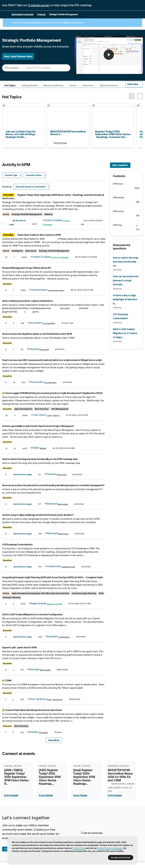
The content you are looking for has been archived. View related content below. (47, 22)
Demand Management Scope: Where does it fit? (26, 267)
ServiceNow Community (22, 14)
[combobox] (46, 67)
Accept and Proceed (120, 857)
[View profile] (52, 221)
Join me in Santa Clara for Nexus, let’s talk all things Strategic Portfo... (23, 107)
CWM (8, 680)
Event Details (11, 795)
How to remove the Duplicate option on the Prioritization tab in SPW (37, 333)
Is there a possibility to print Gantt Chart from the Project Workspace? (38, 426)
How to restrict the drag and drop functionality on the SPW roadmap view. (40, 459)
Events (73, 85)
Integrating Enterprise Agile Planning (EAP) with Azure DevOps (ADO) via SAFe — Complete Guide (52, 577)
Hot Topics (10, 85)
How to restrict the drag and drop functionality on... (125, 261)
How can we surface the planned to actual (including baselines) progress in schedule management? (53, 485)
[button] (134, 84)
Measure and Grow (53, 85)
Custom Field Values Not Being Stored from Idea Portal (33, 710)
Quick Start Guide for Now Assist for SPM (39, 234)
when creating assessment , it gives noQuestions (27, 300)
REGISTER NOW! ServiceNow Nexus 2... (66, 107)
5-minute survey (39, 5)
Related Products (109, 85)
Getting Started (30, 85)
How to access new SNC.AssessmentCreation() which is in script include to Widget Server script (52, 360)
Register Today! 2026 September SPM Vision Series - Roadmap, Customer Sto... (112, 109)
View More (54, 740)
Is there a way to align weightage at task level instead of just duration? (37, 514)
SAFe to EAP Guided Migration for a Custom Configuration (32, 614)
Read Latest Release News (18, 56)
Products (41, 14)
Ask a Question (120, 165)
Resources (88, 85)
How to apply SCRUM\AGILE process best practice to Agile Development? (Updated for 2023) (53, 393)
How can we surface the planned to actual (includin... (125, 280)
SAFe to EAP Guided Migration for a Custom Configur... (125, 333)
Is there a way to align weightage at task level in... (125, 299)
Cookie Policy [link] (79, 848)
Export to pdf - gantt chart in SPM (19, 647)
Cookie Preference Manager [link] (110, 848)
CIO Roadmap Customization (17, 544)
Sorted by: (7, 186)
